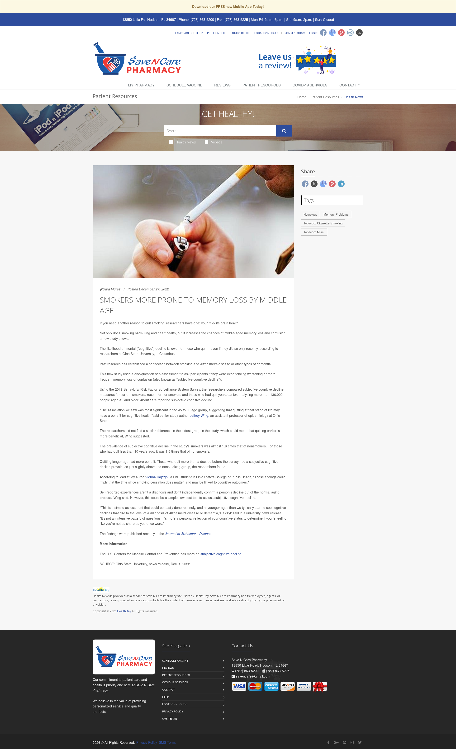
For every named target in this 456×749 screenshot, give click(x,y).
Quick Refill (241, 33)
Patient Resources (261, 84)
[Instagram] (350, 32)
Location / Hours (266, 33)
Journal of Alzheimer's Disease (188, 533)
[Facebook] (323, 32)
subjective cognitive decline (220, 553)
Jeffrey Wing (199, 415)
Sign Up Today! (294, 33)
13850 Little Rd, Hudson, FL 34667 (149, 19)
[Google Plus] (336, 742)
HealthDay (124, 611)
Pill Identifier (217, 33)
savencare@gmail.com (253, 676)
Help (199, 33)
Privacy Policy (172, 711)
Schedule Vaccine (184, 84)
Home (301, 97)
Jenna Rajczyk (157, 476)
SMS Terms (169, 718)
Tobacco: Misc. (314, 232)
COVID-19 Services (310, 84)
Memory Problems (336, 214)
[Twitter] (359, 32)
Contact (347, 84)
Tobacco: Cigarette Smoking (323, 223)
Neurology (310, 214)
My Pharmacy (141, 84)
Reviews (222, 84)
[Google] (332, 32)
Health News (186, 142)
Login (313, 33)
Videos (216, 142)
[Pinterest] (341, 32)
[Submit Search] (284, 131)
